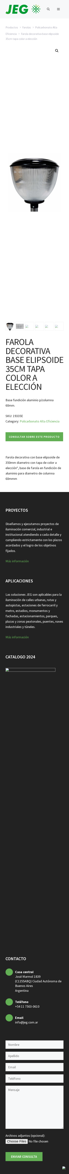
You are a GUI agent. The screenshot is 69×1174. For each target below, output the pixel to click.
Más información (17, 561)
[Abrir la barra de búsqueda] (48, 9)
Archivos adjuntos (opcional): (25, 1135)
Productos (12, 27)
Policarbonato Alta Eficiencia (39, 421)
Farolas (26, 27)
